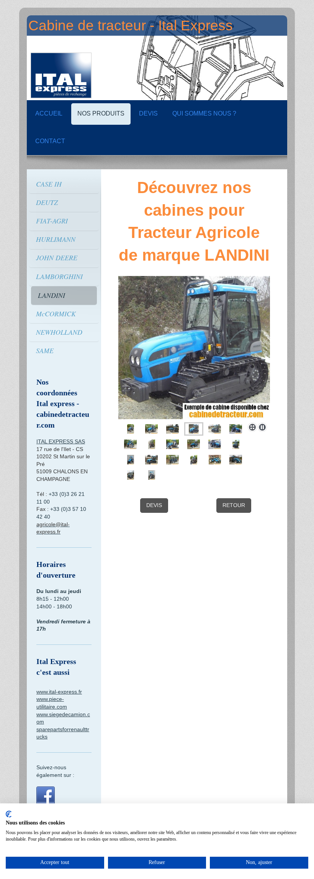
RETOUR (233, 505)
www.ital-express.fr (59, 692)
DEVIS (154, 505)
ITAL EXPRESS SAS (60, 441)
